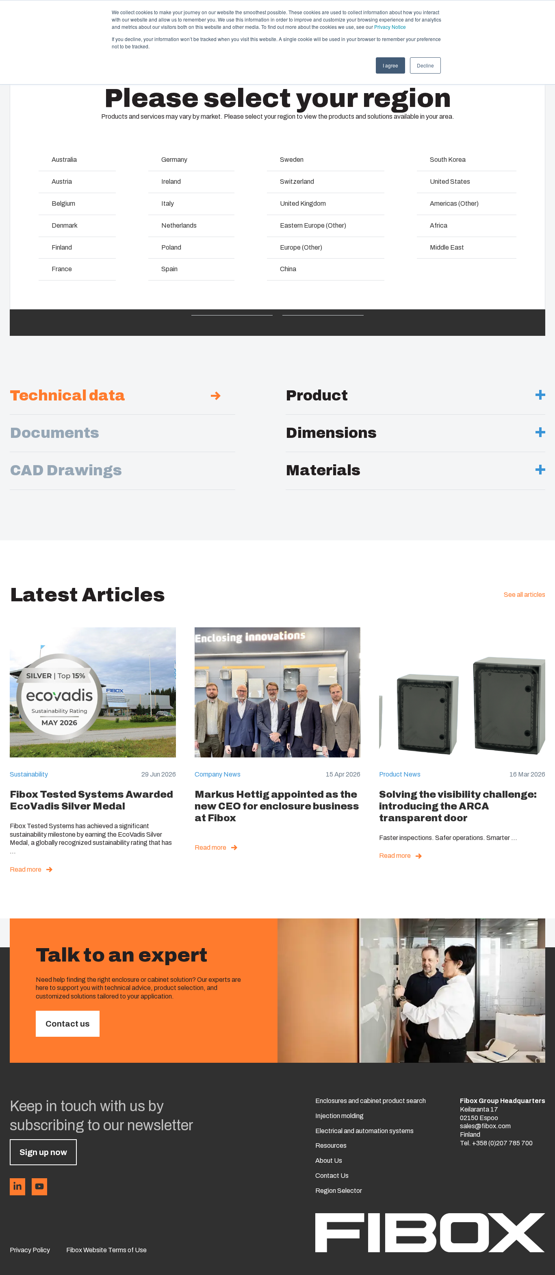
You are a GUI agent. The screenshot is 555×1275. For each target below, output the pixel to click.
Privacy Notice (390, 26)
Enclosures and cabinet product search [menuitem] (370, 1100)
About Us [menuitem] (328, 1160)
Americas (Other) (454, 203)
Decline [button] (425, 65)
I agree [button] (390, 65)
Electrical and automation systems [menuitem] (364, 1130)
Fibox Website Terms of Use (106, 1250)
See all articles (524, 594)
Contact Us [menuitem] (332, 1175)
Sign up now (43, 1152)
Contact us (68, 1023)
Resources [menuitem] (331, 1145)
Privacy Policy (30, 1250)
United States (450, 181)
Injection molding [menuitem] (339, 1115)
